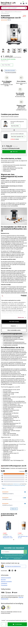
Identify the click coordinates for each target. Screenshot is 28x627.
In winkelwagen (18, 624)
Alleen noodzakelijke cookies (14, 330)
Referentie (3, 60)
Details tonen (21, 317)
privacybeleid (11, 558)
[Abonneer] (25, 552)
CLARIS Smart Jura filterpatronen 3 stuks (8, 537)
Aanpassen (13, 325)
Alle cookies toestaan (14, 321)
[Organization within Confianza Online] (8, 607)
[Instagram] (12, 570)
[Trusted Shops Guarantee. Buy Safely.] (3, 607)
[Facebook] (9, 570)
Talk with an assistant (10, 70)
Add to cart (15, 151)
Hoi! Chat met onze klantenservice (13, 566)
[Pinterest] (15, 570)
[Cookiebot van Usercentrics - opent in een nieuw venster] (21, 296)
